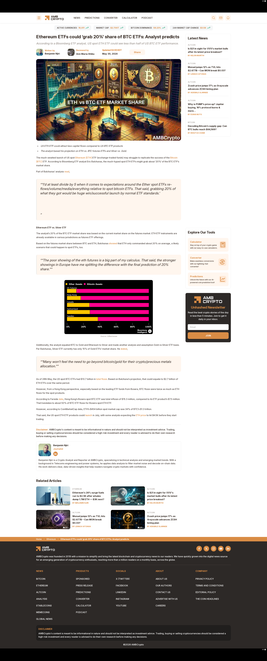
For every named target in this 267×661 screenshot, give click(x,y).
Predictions (92, 17)
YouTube (121, 605)
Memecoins (43, 612)
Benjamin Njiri (52, 53)
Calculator (129, 17)
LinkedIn (121, 592)
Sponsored (83, 578)
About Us (161, 578)
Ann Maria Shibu (85, 53)
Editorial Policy (206, 592)
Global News (44, 619)
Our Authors (164, 585)
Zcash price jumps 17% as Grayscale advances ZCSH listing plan (162, 519)
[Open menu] (39, 18)
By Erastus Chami (196, 133)
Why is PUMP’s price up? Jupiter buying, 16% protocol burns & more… (206, 107)
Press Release (84, 585)
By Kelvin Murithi (155, 503)
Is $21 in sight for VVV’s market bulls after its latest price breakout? (208, 50)
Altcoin (151, 489)
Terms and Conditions (209, 585)
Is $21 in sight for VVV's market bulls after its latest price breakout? (162, 496)
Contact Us (163, 592)
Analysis (41, 599)
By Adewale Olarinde (157, 526)
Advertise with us (167, 599)
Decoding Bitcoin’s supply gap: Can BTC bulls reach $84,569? (207, 128)
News (77, 17)
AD (263, 1)
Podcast (147, 17)
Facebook (122, 585)
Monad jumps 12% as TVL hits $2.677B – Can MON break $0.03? (88, 519)
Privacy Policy (205, 578)
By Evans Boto (195, 114)
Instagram (122, 599)
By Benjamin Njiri (80, 503)
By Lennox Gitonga (81, 526)
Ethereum (77, 489)
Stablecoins (44, 605)
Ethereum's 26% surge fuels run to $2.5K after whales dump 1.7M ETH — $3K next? (88, 496)
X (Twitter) (123, 578)
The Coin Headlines (207, 599)
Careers (161, 605)
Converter (111, 17)
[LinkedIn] (55, 454)
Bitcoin (191, 122)
